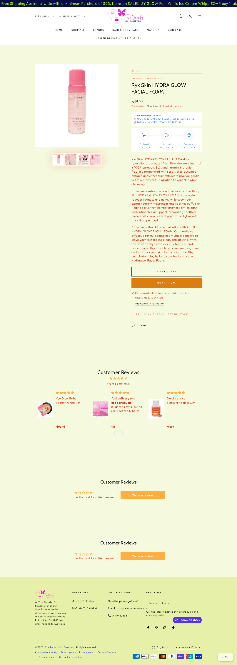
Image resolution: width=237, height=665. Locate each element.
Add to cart (166, 271)
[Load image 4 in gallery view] (95, 159)
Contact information (70, 657)
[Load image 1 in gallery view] (58, 159)
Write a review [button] (142, 495)
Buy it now (166, 282)
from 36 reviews (118, 383)
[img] (118, 378)
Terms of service (107, 652)
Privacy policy (87, 652)
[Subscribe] (200, 603)
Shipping (152, 106)
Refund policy (68, 652)
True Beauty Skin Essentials (148, 78)
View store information (149, 303)
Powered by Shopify (46, 652)
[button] (180, 16)
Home (134, 71)
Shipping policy (47, 657)
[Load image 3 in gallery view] (83, 159)
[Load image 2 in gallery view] (70, 159)
